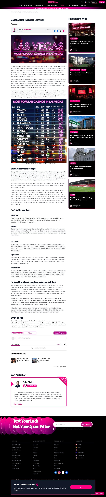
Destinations (57, 460)
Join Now (85, 424)
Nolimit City (35, 473)
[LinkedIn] (55, 31)
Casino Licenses (15, 468)
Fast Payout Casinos (16, 463)
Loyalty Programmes (16, 460)
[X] (63, 472)
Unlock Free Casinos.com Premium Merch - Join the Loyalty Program (44, 8)
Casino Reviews (15, 465)
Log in (57, 333)
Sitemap (56, 465)
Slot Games (35, 444)
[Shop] (82, 2)
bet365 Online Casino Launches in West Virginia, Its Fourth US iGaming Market (81, 136)
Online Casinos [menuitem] (28, 5)
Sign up (62, 333)
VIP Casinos (14, 452)
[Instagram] (59, 472)
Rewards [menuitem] (83, 5)
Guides (55, 455)
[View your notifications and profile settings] (64, 344)
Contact (56, 447)
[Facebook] (58, 31)
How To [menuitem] (68, 5)
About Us (56, 444)
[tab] (15, 344)
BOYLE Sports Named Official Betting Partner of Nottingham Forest (81, 199)
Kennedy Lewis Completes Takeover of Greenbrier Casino (81, 74)
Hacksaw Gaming (37, 471)
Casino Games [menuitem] (39, 5)
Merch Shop (57, 468)
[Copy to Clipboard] (64, 31)
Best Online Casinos (16, 444)
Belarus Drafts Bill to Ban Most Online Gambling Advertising (81, 167)
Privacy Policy (18, 490)
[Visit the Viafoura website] (62, 366)
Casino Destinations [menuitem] (52, 5)
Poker (34, 457)
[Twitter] (61, 31)
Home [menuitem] (20, 5)
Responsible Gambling (59, 452)
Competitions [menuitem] (75, 5)
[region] (38, 349)
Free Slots (35, 447)
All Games (35, 450)
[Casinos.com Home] (53, 2)
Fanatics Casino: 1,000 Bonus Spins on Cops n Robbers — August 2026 (81, 43)
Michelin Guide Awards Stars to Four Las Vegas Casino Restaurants (81, 105)
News (19, 12)
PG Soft (34, 468)
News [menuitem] (62, 5)
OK (81, 487)
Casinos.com (14, 12)
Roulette (35, 455)
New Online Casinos (16, 450)
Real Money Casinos (16, 447)
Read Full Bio (18, 404)
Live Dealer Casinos (16, 455)
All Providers (36, 463)
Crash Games (36, 460)
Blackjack (35, 452)
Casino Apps (15, 457)
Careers (56, 450)
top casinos (36, 97)
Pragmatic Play (36, 465)
